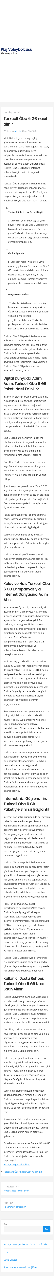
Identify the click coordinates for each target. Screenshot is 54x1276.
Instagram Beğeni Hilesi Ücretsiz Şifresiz (25, 1244)
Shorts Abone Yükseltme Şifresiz (21, 1267)
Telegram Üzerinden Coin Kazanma (23, 1171)
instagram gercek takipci (17, 1164)
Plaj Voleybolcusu (16, 49)
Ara (5, 1224)
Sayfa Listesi (10, 1259)
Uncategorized (12, 112)
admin (18, 131)
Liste (6, 1252)
